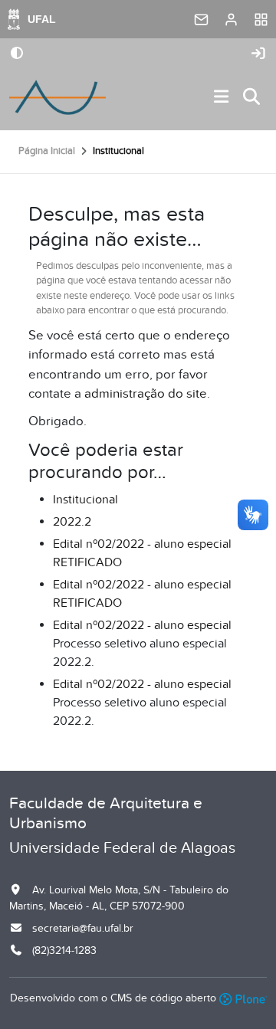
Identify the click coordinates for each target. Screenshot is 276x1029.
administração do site (145, 393)
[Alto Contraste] (17, 54)
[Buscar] (252, 97)
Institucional (85, 499)
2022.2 (72, 521)
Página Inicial (46, 151)
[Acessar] (258, 54)
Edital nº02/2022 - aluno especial (142, 625)
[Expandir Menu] (221, 97)
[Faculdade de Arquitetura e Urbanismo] (57, 97)
